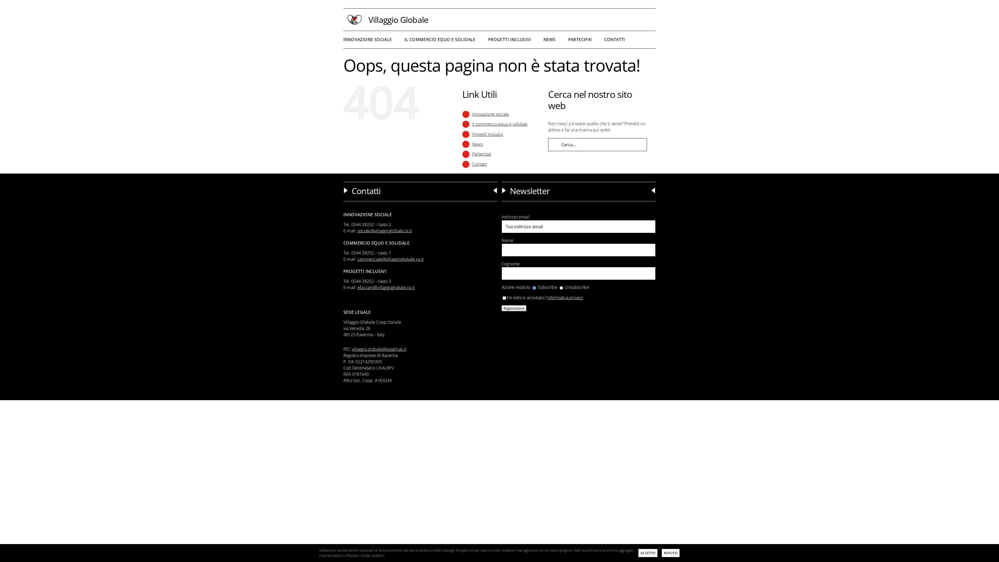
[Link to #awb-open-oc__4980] (648, 39)
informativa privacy (565, 298)
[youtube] (654, 20)
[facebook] (637, 20)
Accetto (648, 553)
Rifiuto (670, 553)
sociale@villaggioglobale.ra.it (384, 231)
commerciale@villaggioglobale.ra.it (390, 259)
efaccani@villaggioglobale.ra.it (385, 287)
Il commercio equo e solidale (500, 124)
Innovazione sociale (490, 114)
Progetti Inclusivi (487, 134)
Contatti (479, 164)
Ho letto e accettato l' (545, 298)
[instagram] (645, 20)
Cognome (511, 264)
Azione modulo (516, 287)
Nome (507, 240)
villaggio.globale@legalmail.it (379, 349)
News (477, 144)
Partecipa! (481, 154)
